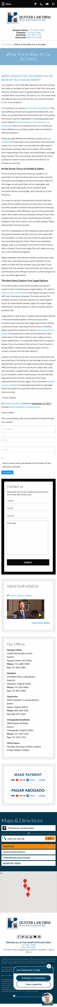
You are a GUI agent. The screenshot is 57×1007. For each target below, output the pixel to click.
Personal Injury (33, 407)
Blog (11, 44)
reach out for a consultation (14, 292)
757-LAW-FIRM (37, 30)
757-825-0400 (34, 32)
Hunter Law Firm (12, 403)
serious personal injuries (38, 108)
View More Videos (41, 622)
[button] (28, 889)
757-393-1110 (34, 35)
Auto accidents (18, 407)
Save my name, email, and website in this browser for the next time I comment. (26, 465)
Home (4, 44)
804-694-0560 (35, 37)
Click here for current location (21, 828)
